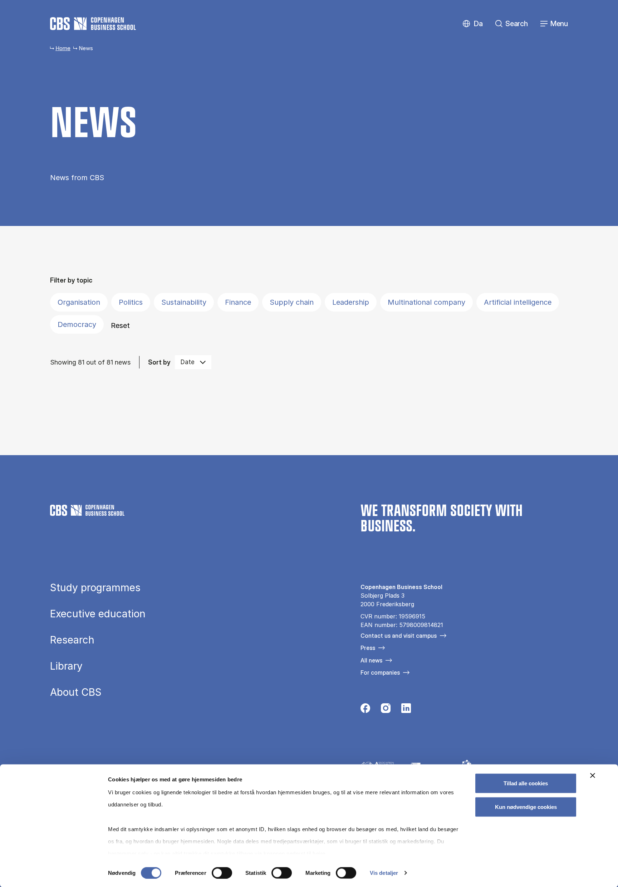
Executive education (98, 614)
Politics (131, 302)
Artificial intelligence (517, 302)
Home (62, 48)
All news (371, 660)
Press (367, 647)
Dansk (472, 24)
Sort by (159, 362)
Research (72, 640)
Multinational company (426, 302)
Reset (120, 325)
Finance (238, 302)
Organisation (79, 302)
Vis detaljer (384, 873)
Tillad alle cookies (526, 783)
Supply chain (292, 302)
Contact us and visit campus (398, 635)
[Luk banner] (592, 775)
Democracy (77, 324)
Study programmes (95, 588)
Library (66, 666)
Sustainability (183, 302)
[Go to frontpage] (93, 23)
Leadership (350, 302)
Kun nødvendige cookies (526, 807)
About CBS (76, 692)
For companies (380, 672)
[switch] (222, 872)
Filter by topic (71, 280)
